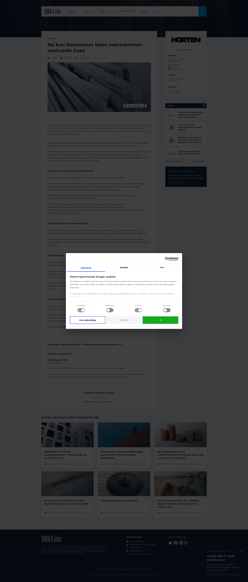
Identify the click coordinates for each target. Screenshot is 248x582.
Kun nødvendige (87, 320)
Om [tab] (162, 267)
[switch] (109, 310)
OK (160, 320)
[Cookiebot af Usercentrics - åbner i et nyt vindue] (167, 259)
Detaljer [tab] (124, 267)
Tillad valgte (124, 320)
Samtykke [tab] (86, 268)
